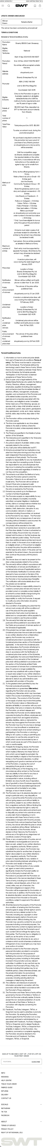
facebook (5, 1115)
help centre (6, 1080)
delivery (4, 1095)
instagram (5, 1108)
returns (4, 1091)
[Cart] (40, 5)
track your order (9, 1084)
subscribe (36, 1062)
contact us (6, 1098)
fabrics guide (6, 1087)
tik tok (4, 1112)
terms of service (8, 1125)
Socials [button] (4, 1104)
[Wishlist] (35, 6)
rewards (5, 1077)
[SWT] (21, 1142)
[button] (3, 6)
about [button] (4, 1121)
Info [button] (3, 1073)
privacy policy (7, 1129)
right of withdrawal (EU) (11, 1132)
